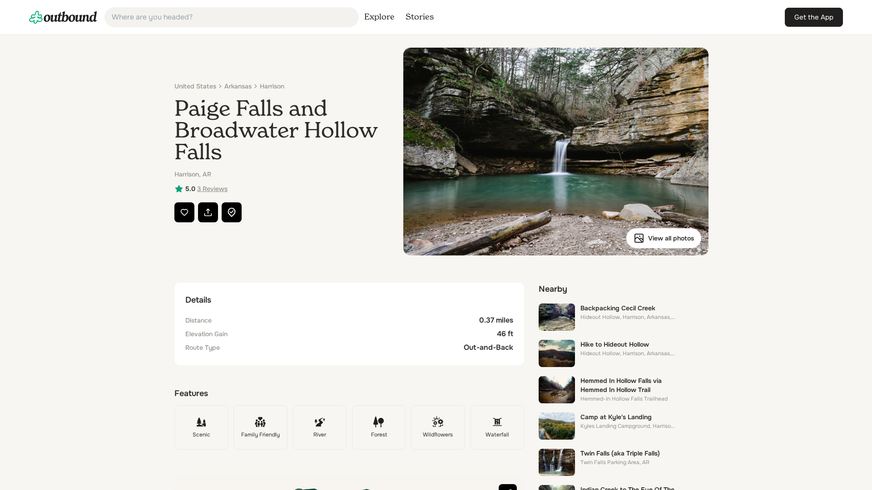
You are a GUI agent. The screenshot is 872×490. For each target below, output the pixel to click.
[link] (63, 17)
